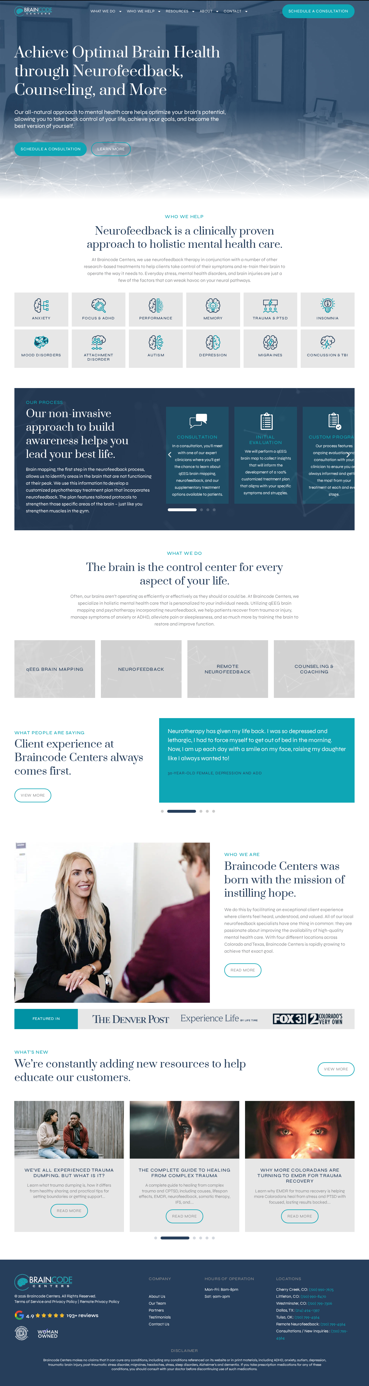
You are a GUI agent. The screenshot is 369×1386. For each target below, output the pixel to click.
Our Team (157, 1303)
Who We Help (141, 11)
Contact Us (159, 1324)
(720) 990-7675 (321, 1289)
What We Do (103, 11)
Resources (177, 11)
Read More (243, 970)
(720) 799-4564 (307, 1317)
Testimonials (160, 1317)
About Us (157, 1296)
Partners (156, 1310)
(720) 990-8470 (313, 1296)
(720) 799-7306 (320, 1303)
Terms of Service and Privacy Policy (45, 1301)
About (206, 11)
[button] (169, 454)
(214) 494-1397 (307, 1310)
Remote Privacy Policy (99, 1301)
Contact (233, 11)
